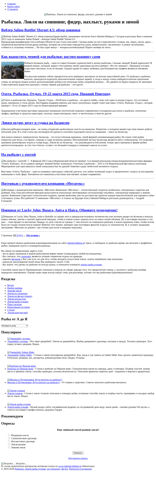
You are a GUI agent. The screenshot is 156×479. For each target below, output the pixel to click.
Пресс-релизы (14, 304)
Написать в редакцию (80, 469)
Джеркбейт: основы (17, 341)
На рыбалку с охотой (18, 154)
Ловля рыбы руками (17, 301)
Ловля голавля (14, 393)
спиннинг (26, 256)
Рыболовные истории (18, 307)
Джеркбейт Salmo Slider (19, 355)
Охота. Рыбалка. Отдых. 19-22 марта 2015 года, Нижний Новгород (55, 94)
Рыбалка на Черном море (20, 368)
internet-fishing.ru (75, 243)
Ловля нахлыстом (16, 299)
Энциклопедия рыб (17, 312)
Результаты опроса (78, 458)
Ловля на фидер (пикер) (19, 296)
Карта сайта (13, 6)
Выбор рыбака (14, 288)
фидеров (16, 259)
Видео (10, 285)
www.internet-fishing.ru (69, 466)
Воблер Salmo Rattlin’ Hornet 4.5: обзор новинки (40, 30)
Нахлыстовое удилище (23, 441)
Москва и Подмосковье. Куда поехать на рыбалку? (33, 382)
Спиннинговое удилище (24, 438)
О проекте (12, 9)
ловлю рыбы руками (91, 264)
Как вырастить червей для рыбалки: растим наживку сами (50, 57)
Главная (11, 3)
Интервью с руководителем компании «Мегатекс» (43, 183)
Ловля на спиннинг (17, 293)
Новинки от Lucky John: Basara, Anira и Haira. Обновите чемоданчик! (59, 210)
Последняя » (33, 235)
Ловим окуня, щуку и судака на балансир (35, 123)
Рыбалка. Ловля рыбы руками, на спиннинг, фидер (41, 469)
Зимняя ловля (14, 290)
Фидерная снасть (20, 435)
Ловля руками (18, 444)
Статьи (11, 310)
